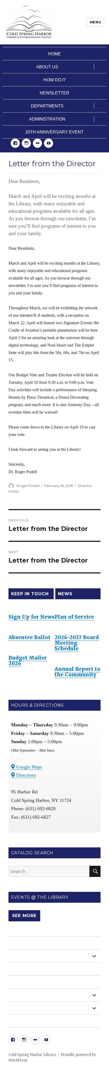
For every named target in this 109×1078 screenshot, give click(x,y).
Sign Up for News (31, 617)
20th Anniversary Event (54, 132)
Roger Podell (28, 486)
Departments (47, 106)
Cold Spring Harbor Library (32, 1054)
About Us (47, 67)
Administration (47, 119)
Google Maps (28, 766)
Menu (95, 22)
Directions (25, 775)
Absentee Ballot (29, 637)
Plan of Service (74, 617)
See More (24, 915)
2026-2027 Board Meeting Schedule (76, 643)
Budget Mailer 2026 (27, 661)
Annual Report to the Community (77, 672)
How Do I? (54, 80)
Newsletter (54, 93)
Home (54, 54)
